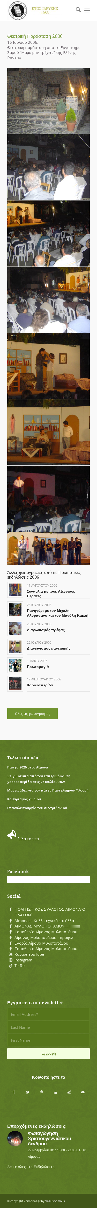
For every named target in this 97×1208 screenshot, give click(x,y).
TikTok (20, 965)
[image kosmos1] (48, 167)
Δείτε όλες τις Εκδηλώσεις (31, 1166)
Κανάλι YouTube (29, 954)
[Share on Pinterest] (41, 1092)
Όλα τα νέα (28, 838)
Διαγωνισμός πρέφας (46, 630)
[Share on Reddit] (69, 1092)
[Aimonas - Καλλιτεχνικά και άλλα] (10, 921)
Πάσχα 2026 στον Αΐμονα (27, 767)
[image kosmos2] (48, 233)
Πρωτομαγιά (38, 667)
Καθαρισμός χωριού (24, 799)
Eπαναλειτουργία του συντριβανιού (37, 808)
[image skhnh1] (48, 366)
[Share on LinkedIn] (55, 1092)
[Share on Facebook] (14, 1092)
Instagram (23, 959)
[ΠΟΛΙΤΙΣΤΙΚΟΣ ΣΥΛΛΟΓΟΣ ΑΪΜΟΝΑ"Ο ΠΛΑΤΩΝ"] (10, 909)
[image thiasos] (48, 548)
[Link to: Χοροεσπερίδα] (15, 683)
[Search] (76, 10)
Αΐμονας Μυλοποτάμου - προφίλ (43, 937)
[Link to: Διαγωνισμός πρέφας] (15, 628)
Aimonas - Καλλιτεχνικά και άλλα (44, 920)
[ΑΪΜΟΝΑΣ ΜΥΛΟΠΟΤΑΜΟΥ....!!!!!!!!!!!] (10, 926)
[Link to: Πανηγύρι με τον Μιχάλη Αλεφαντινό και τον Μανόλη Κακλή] (15, 609)
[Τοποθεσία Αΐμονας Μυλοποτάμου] (10, 932)
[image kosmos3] (48, 300)
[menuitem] (76, 10)
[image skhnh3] (48, 499)
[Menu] (87, 10)
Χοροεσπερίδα (40, 685)
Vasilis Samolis (55, 1201)
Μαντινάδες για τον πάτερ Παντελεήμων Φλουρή (47, 790)
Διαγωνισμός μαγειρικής (48, 648)
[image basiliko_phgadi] (48, 101)
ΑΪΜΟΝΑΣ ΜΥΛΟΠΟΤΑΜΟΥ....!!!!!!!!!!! (47, 926)
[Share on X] (28, 1092)
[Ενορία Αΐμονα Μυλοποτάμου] (10, 943)
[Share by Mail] (83, 1092)
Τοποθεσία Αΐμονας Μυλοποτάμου (45, 931)
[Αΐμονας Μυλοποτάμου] (40, 10)
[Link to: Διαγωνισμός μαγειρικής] (15, 647)
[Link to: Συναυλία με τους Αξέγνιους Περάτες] (15, 590)
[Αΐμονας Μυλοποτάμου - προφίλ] (10, 937)
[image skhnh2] (48, 432)
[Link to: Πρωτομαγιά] (15, 665)
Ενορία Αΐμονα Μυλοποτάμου (41, 943)
